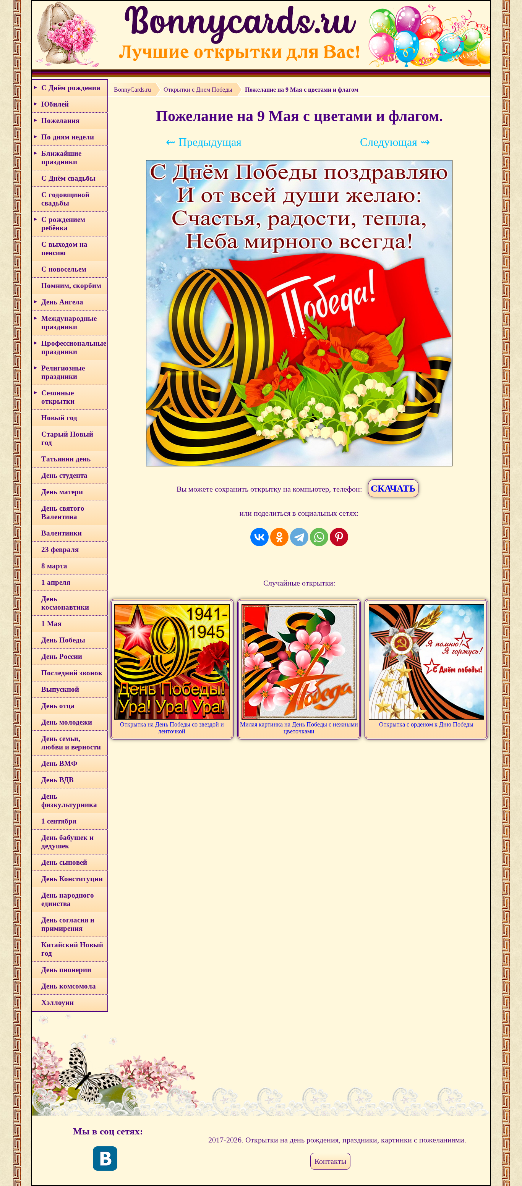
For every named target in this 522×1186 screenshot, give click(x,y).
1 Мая (51, 624)
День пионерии (66, 970)
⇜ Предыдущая (204, 142)
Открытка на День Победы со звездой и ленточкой (172, 728)
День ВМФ (59, 763)
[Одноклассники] (279, 537)
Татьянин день (66, 459)
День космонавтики (65, 603)
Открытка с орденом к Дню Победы (426, 724)
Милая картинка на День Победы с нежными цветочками (299, 728)
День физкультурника (69, 800)
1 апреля (55, 582)
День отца (58, 706)
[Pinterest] (339, 537)
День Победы (63, 640)
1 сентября (58, 821)
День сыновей (64, 862)
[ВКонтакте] (259, 537)
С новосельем (63, 269)
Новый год (59, 418)
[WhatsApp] (319, 537)
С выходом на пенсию (64, 248)
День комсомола (68, 986)
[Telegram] (299, 537)
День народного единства (67, 899)
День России (61, 656)
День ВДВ (57, 780)
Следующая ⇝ (395, 142)
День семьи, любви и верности (71, 743)
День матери (62, 492)
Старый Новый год (67, 438)
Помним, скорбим (71, 286)
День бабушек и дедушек (67, 841)
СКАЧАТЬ (393, 488)
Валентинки (61, 533)
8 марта (54, 566)
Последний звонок (71, 673)
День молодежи (66, 722)
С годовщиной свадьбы (65, 199)
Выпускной (60, 689)
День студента (64, 475)
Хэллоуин (57, 1002)
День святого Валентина (62, 512)
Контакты (330, 1161)
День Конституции (72, 879)
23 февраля (60, 549)
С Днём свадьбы (68, 178)
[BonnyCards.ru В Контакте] (105, 1158)
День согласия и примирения (67, 924)
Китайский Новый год (72, 949)
